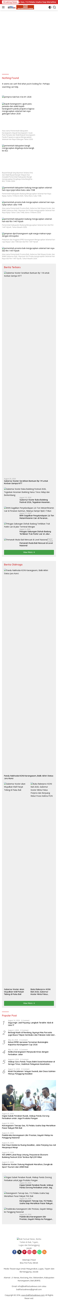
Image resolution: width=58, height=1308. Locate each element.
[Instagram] (29, 1252)
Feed (33, 1260)
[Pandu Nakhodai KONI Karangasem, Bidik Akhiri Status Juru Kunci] (29, 671)
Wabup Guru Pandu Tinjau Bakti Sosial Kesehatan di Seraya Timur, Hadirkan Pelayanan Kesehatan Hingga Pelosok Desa (31, 1062)
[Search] (54, 7)
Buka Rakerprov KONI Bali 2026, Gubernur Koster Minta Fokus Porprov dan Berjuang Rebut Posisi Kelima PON (41, 992)
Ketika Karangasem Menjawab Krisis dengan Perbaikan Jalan (28, 1053)
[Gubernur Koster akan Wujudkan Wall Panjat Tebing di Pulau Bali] (15, 884)
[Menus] (4, 7)
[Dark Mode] (50, 7)
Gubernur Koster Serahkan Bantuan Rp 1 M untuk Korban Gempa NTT (26, 482)
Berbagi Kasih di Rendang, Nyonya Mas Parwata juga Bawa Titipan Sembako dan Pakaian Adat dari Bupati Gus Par (31, 1033)
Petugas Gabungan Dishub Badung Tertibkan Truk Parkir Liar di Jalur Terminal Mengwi (35, 532)
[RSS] (44, 1252)
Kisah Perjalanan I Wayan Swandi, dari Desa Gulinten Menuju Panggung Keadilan (31, 1072)
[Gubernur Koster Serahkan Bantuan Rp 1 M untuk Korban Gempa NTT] (29, 373)
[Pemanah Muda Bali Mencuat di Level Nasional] (25, 539)
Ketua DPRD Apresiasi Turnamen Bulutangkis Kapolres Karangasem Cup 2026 (28, 1043)
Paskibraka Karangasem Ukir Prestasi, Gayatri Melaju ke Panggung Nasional (27, 1136)
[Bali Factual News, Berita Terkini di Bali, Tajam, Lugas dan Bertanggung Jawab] (20, 7)
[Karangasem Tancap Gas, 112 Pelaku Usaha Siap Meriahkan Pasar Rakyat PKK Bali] (29, 1195)
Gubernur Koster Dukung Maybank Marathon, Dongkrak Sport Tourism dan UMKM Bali (27, 1165)
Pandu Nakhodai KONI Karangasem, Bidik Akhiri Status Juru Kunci (28, 777)
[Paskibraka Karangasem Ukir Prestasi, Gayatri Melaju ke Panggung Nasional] (29, 1210)
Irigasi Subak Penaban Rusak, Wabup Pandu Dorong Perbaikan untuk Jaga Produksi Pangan (25, 1117)
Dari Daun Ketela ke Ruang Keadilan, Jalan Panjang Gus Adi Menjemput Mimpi (29, 1146)
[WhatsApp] (39, 1252)
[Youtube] (34, 1252)
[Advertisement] (29, 41)
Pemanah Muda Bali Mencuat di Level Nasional (36, 544)
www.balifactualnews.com (33, 1295)
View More (28, 552)
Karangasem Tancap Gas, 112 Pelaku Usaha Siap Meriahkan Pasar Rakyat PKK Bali (29, 1126)
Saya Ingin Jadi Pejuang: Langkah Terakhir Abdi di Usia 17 (30, 1023)
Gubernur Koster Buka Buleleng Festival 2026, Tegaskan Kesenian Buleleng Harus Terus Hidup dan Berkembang (35, 501)
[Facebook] (14, 1252)
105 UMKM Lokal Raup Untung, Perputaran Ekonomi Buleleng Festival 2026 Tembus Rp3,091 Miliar (25, 1155)
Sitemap (26, 1260)
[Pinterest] (24, 1252)
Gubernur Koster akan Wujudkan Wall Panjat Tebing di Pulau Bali (14, 991)
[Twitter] (19, 1252)
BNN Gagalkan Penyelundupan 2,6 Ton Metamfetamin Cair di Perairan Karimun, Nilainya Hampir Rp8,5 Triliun (37, 516)
